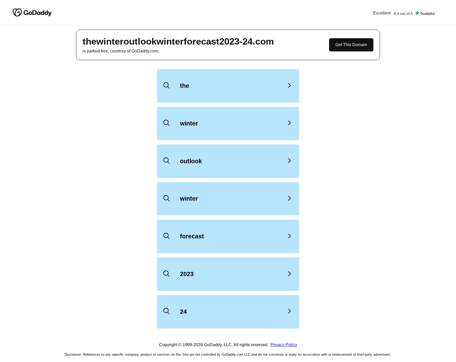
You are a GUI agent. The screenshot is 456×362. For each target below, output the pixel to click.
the (184, 85)
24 (183, 311)
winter (189, 123)
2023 (187, 274)
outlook (191, 161)
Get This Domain (351, 44)
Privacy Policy (283, 344)
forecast (192, 236)
